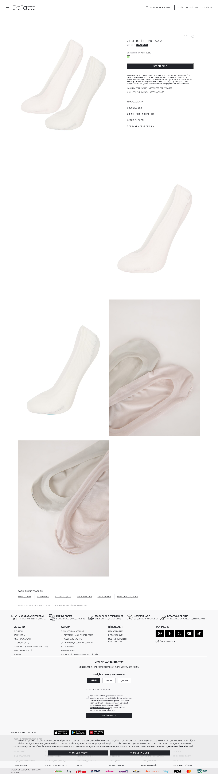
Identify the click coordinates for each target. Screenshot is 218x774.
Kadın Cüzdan (24, 597)
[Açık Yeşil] (128, 56)
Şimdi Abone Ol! (109, 715)
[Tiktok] (199, 633)
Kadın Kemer (43, 597)
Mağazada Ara (135, 102)
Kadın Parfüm (104, 597)
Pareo (80, 765)
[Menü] (7, 7)
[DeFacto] (24, 7)
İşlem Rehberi (67, 646)
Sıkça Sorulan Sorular (72, 631)
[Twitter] (179, 633)
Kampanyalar (68, 650)
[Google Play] (78, 732)
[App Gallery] (96, 732)
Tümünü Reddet (78, 753)
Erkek (109, 680)
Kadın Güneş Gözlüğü (127, 597)
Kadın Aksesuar (63, 597)
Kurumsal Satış (21, 643)
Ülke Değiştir (167, 641)
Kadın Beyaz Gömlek (182, 765)
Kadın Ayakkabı (84, 597)
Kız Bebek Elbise (116, 765)
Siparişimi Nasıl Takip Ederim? (78, 635)
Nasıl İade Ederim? (72, 639)
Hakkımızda (19, 635)
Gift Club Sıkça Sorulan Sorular (77, 643)
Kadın (94, 680)
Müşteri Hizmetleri (117, 639)
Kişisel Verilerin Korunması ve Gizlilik (79, 654)
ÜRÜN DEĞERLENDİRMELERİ (140, 114)
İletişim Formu (115, 635)
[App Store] (61, 732)
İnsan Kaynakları (22, 639)
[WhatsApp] (160, 633)
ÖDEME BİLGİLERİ (135, 120)
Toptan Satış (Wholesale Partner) (30, 646)
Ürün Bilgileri (134, 108)
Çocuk (124, 680)
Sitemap (17, 654)
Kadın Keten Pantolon (56, 765)
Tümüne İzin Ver (139, 753)
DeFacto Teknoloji (22, 650)
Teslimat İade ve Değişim (140, 126)
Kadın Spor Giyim (149, 765)
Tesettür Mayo (20, 765)
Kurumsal (18, 631)
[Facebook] (169, 633)
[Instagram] (189, 633)
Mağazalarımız (115, 631)
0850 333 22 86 (115, 641)
